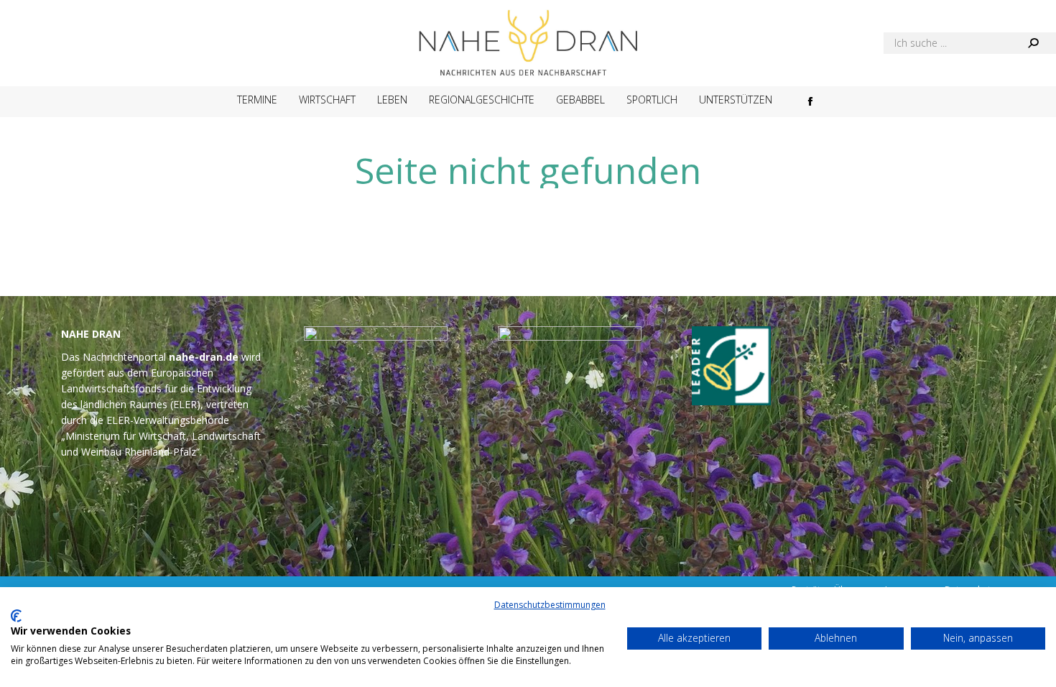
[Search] (1033, 43)
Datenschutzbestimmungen (550, 605)
